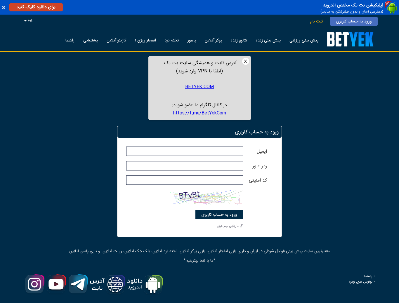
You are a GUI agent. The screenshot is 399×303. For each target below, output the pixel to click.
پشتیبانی (90, 40)
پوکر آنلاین (213, 40)
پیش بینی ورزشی (303, 40)
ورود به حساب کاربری (354, 21)
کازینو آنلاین (116, 40)
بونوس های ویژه (360, 282)
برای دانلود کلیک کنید (36, 7)
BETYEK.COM (199, 86)
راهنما (69, 40)
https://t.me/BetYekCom (199, 113)
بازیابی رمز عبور (228, 226)
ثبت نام (316, 21)
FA (29, 21)
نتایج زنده (239, 40)
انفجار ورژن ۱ (145, 40)
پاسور (192, 40)
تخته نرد (172, 40)
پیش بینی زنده (268, 40)
